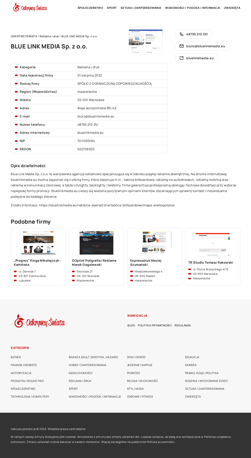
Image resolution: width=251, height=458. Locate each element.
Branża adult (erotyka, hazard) (93, 357)
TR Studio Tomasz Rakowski (210, 262)
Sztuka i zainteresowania (141, 8)
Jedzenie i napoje (140, 365)
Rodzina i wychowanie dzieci (206, 381)
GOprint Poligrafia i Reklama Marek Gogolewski (94, 263)
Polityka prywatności (155, 325)
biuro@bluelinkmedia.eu (96, 116)
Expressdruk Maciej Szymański (146, 263)
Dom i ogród (136, 357)
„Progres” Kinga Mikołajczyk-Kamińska (37, 263)
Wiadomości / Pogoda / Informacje (192, 8)
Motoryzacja (21, 373)
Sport (112, 8)
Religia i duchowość (142, 381)
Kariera (191, 365)
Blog (131, 325)
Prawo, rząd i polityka (202, 373)
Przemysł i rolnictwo (27, 381)
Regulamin (183, 325)
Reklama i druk (88, 67)
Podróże (133, 373)
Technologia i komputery (30, 396)
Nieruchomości (81, 373)
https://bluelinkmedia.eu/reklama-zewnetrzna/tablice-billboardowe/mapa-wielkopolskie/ (107, 205)
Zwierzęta (232, 8)
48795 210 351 (87, 124)
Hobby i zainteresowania (87, 365)
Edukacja (192, 357)
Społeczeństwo (90, 8)
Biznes (16, 357)
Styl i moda (135, 389)
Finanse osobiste (24, 365)
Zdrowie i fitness (140, 396)
